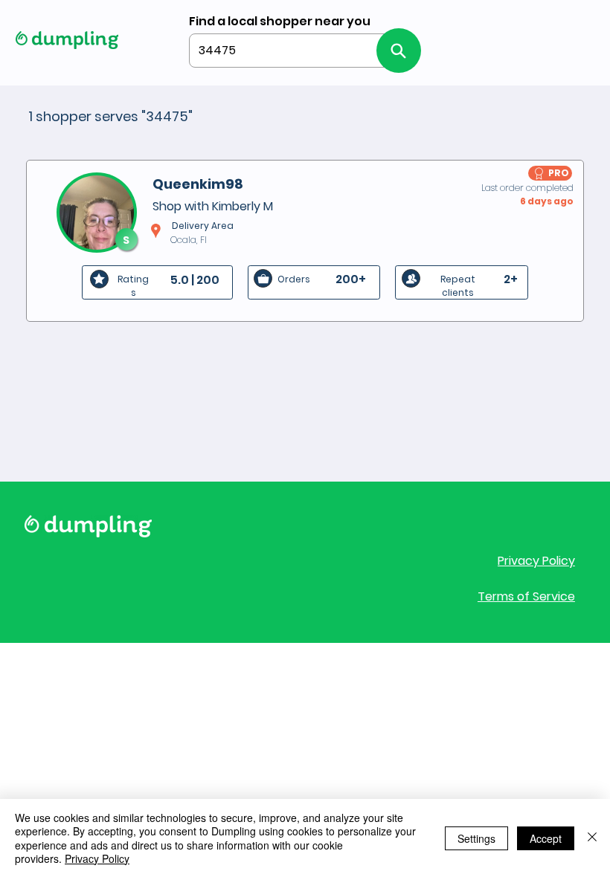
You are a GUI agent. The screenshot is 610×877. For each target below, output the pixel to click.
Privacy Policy (536, 560)
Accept (546, 838)
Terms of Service (526, 596)
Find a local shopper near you (279, 21)
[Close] (592, 838)
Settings (476, 838)
